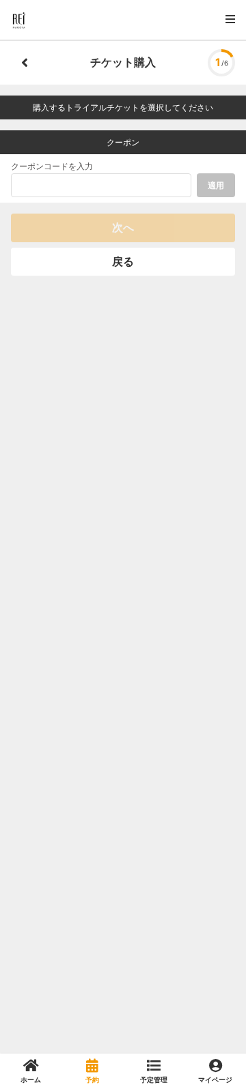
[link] (31, 1071)
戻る (123, 261)
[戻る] (24, 62)
